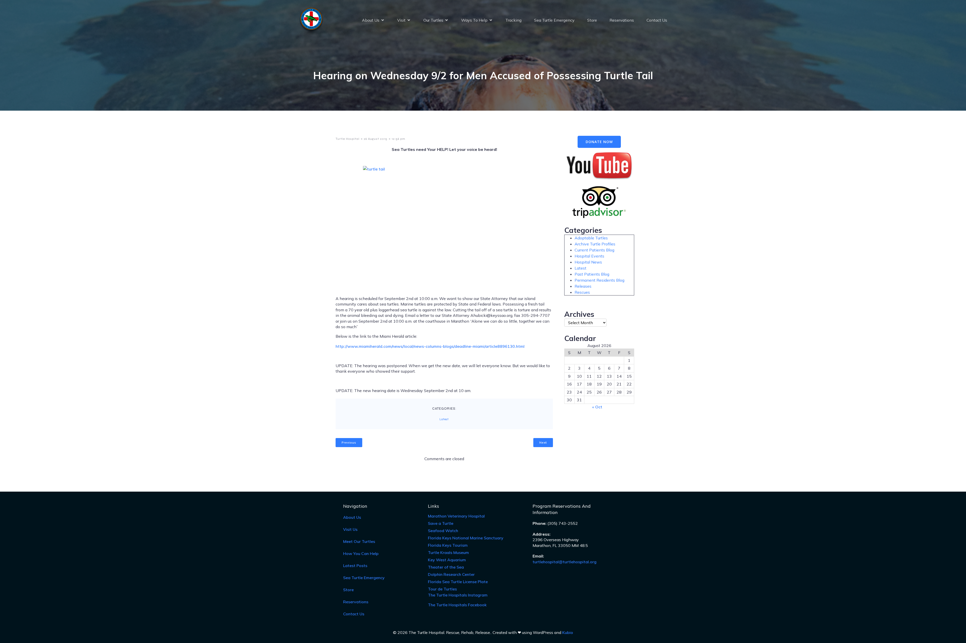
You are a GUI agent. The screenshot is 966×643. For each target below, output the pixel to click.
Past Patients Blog (592, 274)
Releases (583, 286)
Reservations (622, 20)
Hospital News (588, 262)
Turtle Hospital (347, 139)
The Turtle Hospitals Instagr (458, 594)
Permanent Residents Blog (599, 280)
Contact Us (657, 20)
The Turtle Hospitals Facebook (457, 604)
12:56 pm (398, 139)
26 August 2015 (375, 139)
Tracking (513, 20)
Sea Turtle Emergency (554, 20)
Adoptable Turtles (591, 237)
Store (592, 20)
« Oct (597, 406)
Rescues (582, 292)
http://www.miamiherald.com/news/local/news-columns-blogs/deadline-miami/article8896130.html (430, 346)
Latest (444, 419)
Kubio (567, 632)
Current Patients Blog (594, 249)
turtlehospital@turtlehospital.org (564, 561)
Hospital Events (589, 256)
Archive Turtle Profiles (595, 243)
